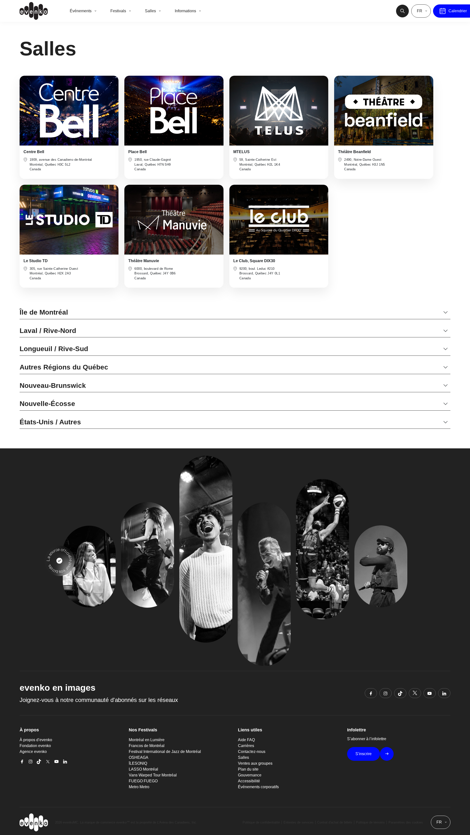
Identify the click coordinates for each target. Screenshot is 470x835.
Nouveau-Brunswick (53, 385)
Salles (243, 757)
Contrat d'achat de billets (334, 822)
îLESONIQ (138, 763)
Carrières (246, 746)
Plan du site (248, 769)
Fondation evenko (35, 746)
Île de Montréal (44, 312)
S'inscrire (363, 754)
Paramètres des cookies (405, 822)
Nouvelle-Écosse (47, 403)
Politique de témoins (370, 822)
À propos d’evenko (36, 740)
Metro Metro (139, 787)
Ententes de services (298, 822)
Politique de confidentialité (261, 822)
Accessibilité (249, 781)
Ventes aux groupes (255, 763)
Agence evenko (33, 751)
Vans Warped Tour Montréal (153, 775)
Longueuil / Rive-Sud (54, 349)
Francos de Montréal (146, 746)
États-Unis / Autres (50, 422)
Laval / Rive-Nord (48, 330)
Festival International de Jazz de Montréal (165, 751)
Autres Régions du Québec (64, 367)
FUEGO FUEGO (143, 781)
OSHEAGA (138, 757)
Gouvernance (249, 775)
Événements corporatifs (258, 787)
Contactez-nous (251, 751)
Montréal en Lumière (146, 740)
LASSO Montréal (143, 769)
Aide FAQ (246, 740)
